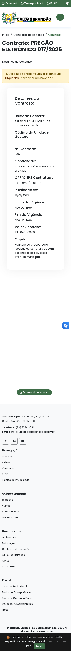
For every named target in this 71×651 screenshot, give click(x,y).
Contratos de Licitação (28, 35)
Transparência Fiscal (14, 586)
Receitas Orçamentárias (17, 598)
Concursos (8, 566)
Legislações (9, 537)
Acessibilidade (10, 511)
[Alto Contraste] (66, 3)
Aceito (39, 646)
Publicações (9, 543)
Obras (5, 560)
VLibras (6, 506)
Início (5, 35)
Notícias (7, 456)
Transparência (34, 3)
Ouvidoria (12, 3)
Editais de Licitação (13, 555)
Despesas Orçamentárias (17, 604)
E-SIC (54, 3)
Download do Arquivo (35, 392)
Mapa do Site (10, 517)
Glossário (7, 500)
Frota (5, 610)
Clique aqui (12, 78)
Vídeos (6, 462)
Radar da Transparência (16, 592)
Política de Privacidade (15, 480)
